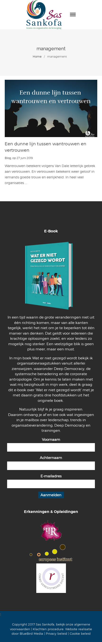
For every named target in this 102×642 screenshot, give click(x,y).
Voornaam (51, 439)
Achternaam (51, 458)
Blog (8, 158)
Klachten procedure (48, 629)
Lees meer (51, 108)
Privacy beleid (56, 633)
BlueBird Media (31, 633)
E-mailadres (51, 476)
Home (37, 56)
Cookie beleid (80, 633)
